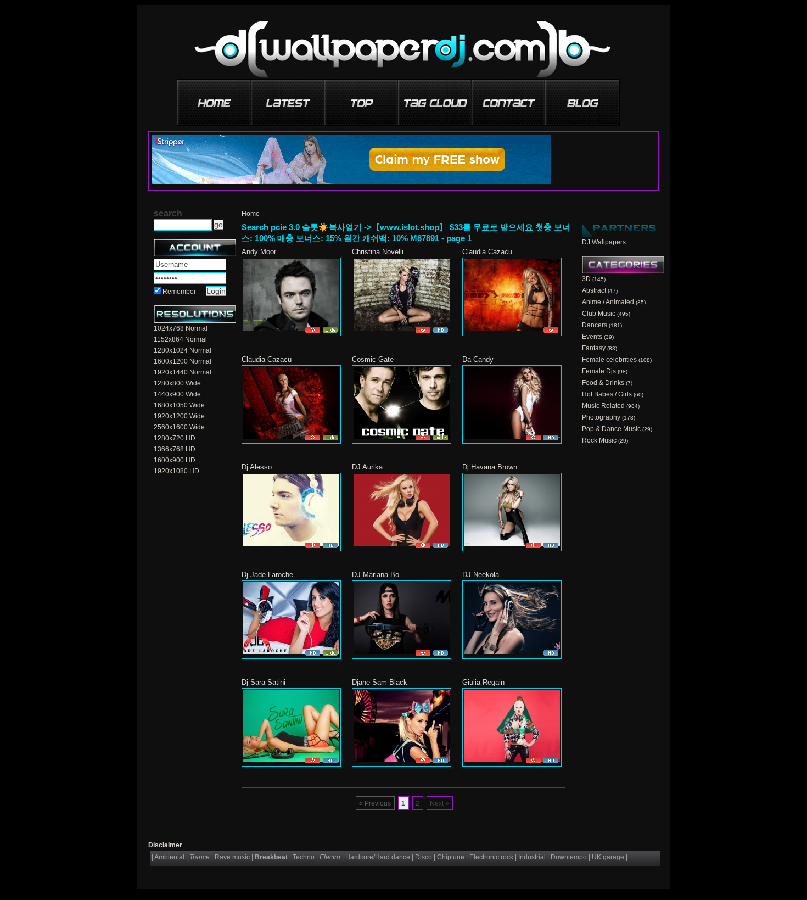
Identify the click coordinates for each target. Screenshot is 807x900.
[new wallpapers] (288, 98)
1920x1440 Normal (182, 372)
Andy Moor (259, 252)
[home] (214, 98)
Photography (601, 417)
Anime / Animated (608, 302)
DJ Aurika (367, 467)
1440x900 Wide (177, 394)
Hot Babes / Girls (607, 394)
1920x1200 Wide (179, 416)
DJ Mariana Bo (375, 575)
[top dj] (582, 98)
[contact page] (509, 98)
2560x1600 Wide (179, 427)
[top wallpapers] (362, 98)
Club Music (598, 313)
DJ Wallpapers (604, 242)
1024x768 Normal (181, 328)
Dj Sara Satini (263, 682)
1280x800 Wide (177, 383)
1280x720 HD (174, 438)
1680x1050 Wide (179, 405)
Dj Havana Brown (489, 467)
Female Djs (599, 371)
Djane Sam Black (379, 682)
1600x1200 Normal (182, 361)
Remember (179, 291)
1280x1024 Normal (182, 350)
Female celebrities (609, 360)
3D (586, 279)
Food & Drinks (603, 383)
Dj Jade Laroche (267, 575)
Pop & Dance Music (611, 429)
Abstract (594, 290)
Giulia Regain (483, 682)
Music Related (603, 406)
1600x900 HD (174, 460)
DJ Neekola (480, 575)
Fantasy (594, 348)
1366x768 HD (174, 449)
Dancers (594, 325)
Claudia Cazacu (487, 252)
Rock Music (599, 440)
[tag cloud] (435, 98)
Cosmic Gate (373, 359)
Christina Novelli (378, 252)
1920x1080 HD (176, 471)
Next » (439, 803)
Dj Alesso (257, 467)
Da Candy (478, 359)
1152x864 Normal (180, 339)
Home (251, 213)
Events (592, 336)
